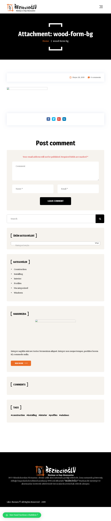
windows (65, 415)
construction (18, 415)
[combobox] (55, 243)
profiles (53, 415)
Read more (19, 363)
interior (43, 415)
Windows (18, 293)
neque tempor (76, 351)
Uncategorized (21, 288)
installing (32, 415)
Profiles (17, 283)
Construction (20, 269)
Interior (17, 278)
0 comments (96, 77)
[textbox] (55, 245)
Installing (18, 274)
